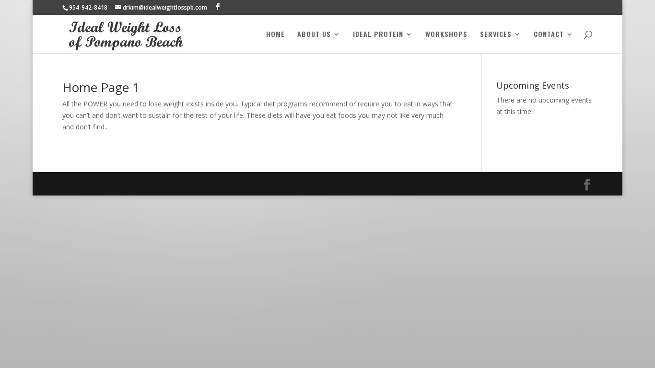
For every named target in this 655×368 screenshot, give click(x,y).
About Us (314, 35)
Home (275, 35)
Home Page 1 (101, 87)
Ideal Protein (378, 35)
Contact (549, 35)
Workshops (446, 35)
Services (496, 35)
